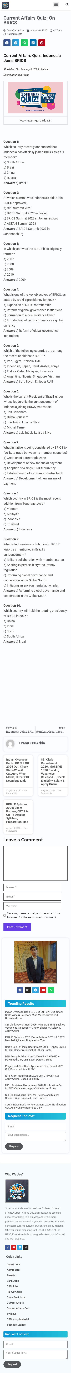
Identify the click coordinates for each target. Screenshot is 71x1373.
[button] (56, 4)
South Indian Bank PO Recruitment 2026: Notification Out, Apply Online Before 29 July (35, 1106)
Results (11, 1275)
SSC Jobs (12, 1286)
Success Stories (16, 1324)
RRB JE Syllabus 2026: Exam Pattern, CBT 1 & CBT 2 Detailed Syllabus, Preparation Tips (17, 813)
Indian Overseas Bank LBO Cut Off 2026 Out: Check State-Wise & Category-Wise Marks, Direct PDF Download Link (18, 770)
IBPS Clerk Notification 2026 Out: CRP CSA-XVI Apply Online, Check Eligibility (32, 1077)
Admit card (13, 1269)
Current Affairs (15, 1302)
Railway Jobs (14, 1291)
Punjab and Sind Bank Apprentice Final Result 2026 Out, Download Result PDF (34, 1068)
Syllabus (12, 1313)
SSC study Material (18, 1319)
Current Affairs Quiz (18, 1308)
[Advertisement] (35, 687)
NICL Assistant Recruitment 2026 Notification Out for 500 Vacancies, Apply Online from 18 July (33, 1087)
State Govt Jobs (16, 1297)
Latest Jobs (14, 1264)
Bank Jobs (13, 1280)
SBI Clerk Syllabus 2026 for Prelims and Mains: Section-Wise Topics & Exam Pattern (32, 1096)
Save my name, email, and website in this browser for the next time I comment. (33, 915)
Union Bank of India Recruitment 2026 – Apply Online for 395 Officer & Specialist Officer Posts (35, 1048)
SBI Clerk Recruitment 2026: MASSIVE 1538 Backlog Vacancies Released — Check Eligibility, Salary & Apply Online (53, 772)
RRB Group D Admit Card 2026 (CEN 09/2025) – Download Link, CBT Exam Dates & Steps (32, 1058)
